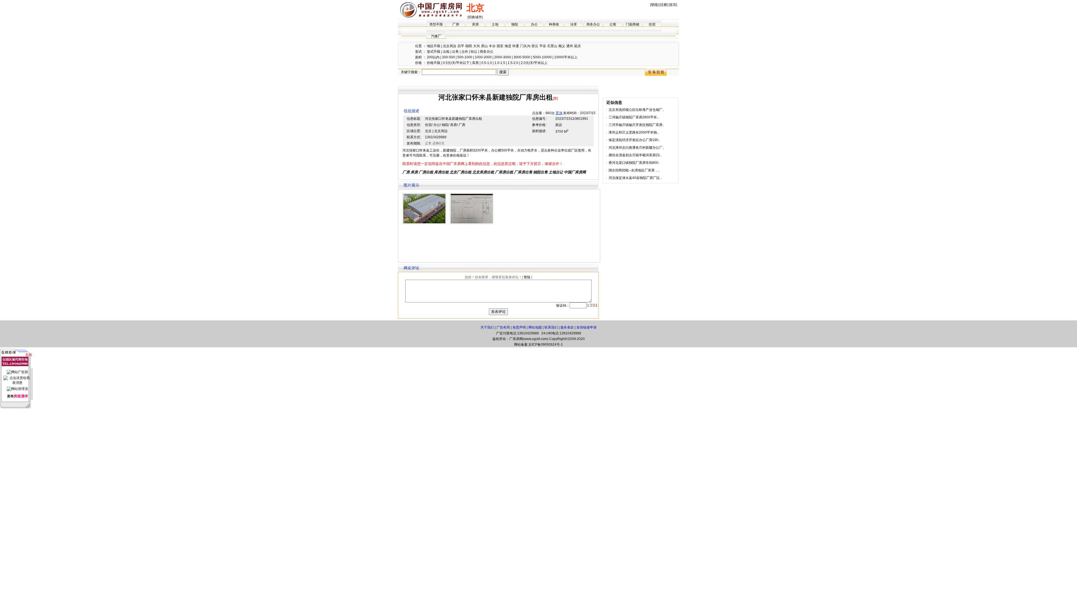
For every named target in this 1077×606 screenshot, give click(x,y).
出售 (455, 52)
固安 (500, 46)
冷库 (573, 24)
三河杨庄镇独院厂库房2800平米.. (634, 117)
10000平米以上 (565, 57)
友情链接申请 (586, 327)
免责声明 (519, 327)
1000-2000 (483, 57)
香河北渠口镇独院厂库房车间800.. (634, 163)
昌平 (460, 46)
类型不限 (436, 24)
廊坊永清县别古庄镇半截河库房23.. (635, 155)
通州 (569, 46)
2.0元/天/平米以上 (534, 63)
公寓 (612, 24)
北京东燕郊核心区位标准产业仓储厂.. (636, 110)
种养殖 (554, 24)
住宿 (652, 24)
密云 (534, 46)
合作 (464, 52)
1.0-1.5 (499, 63)
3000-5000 (522, 57)
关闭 (28, 355)
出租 (446, 52)
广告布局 (503, 327)
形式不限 (433, 52)
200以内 (433, 57)
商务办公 (593, 24)
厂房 (455, 24)
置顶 (559, 113)
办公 (534, 24)
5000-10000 (542, 57)
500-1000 (464, 57)
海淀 (508, 46)
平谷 (542, 46)
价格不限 (433, 63)
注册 (663, 5)
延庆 (577, 46)
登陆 (654, 5)
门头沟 (525, 46)
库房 (475, 24)
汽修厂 (436, 36)
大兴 (476, 46)
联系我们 (551, 327)
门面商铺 (632, 24)
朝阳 (468, 46)
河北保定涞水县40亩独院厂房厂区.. (635, 178)
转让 (474, 52)
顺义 (561, 46)
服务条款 (567, 327)
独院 (514, 24)
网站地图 (535, 327)
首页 (672, 5)
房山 (484, 46)
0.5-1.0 (486, 63)
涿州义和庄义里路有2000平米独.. (634, 132)
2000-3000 (502, 57)
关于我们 (487, 327)
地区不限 (433, 46)
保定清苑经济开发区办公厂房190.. (634, 140)
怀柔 (515, 46)
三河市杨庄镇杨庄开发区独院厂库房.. (636, 125)
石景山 (552, 46)
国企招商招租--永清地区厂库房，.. (634, 170)
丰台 (492, 46)
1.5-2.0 (513, 63)
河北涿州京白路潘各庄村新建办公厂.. (636, 148)
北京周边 (449, 46)
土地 (495, 24)
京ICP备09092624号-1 (545, 344)
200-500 (448, 57)
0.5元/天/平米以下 (456, 63)
